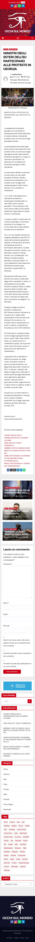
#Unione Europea (24, 83)
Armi (18, 822)
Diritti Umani (23, 833)
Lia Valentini (22, 496)
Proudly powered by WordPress (12, 930)
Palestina (7, 852)
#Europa (27, 77)
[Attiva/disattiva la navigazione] (18, 38)
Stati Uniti (7, 863)
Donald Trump (8, 837)
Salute (12, 859)
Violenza (22, 866)
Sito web (6, 626)
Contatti (16, 938)
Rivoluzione (21, 855)
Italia (5, 794)
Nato (24, 848)
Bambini (14, 826)
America (7, 487)
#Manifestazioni (23, 80)
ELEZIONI (26, 837)
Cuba (5, 784)
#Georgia (13, 80)
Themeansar (17, 933)
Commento (7, 564)
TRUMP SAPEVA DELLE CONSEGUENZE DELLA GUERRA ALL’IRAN (16, 437)
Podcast (6, 799)
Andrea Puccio (17, 74)
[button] (32, 38)
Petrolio (22, 852)
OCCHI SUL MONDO (17, 31)
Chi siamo (9, 938)
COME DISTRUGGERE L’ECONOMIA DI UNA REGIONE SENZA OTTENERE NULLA (17, 458)
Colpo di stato (21, 829)
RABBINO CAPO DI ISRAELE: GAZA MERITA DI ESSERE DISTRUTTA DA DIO (17, 450)
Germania (18, 840)
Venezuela (7, 809)
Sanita (18, 859)
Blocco (21, 826)
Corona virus (8, 833)
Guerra (25, 840)
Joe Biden (23, 844)
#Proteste (13, 83)
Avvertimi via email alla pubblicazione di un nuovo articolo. (17, 665)
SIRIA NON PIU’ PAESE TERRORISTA (16, 512)
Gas (12, 840)
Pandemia (15, 852)
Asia (6, 508)
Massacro (18, 848)
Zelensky (7, 870)
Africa (5, 769)
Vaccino (6, 866)
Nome (6, 603)
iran (5, 844)
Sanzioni (24, 859)
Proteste (13, 855)
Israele (10, 844)
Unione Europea (24, 863)
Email (5, 614)
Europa (6, 49)
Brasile (27, 826)
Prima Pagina (13, 49)
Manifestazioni (8, 848)
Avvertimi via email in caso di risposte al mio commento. (17, 654)
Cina (5, 829)
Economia (18, 837)
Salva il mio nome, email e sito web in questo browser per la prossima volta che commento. (16, 643)
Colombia (12, 829)
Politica (6, 855)
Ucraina (14, 863)
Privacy (22, 938)
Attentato (7, 826)
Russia (6, 859)
